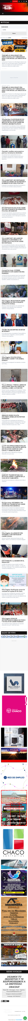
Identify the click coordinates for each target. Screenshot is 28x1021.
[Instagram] (24, 1)
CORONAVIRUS (15, 16)
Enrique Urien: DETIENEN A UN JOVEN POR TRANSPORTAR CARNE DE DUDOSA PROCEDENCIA (13, 504)
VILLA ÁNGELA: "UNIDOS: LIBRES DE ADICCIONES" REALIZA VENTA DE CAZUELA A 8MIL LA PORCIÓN (14, 386)
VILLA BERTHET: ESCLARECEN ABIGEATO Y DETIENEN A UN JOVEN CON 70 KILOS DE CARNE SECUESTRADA (12, 240)
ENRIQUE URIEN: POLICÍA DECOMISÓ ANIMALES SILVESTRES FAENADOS (13, 417)
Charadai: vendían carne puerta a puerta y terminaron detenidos (13, 152)
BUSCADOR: (4, 27)
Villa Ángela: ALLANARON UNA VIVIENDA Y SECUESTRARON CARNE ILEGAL (12, 534)
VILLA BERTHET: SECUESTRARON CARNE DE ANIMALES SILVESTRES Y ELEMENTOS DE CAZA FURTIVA (14, 181)
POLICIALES (12, 18)
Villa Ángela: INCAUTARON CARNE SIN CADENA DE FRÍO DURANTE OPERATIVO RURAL (13, 302)
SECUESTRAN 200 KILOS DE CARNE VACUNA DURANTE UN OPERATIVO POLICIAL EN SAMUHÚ (14, 209)
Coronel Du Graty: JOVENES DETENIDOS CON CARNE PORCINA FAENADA (13, 271)
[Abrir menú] (2, 13)
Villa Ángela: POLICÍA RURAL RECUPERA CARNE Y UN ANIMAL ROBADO (13, 358)
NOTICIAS (4, 18)
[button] (11, 1)
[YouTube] (26, 1)
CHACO (22, 16)
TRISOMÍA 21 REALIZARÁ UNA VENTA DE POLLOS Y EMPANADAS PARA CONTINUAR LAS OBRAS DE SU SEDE (14, 58)
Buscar (14, 33)
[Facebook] (21, 1)
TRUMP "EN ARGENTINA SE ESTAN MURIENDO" (13, 330)
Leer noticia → (4, 68)
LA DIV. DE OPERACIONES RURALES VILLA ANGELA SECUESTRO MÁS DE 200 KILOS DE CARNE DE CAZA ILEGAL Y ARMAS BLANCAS (14, 448)
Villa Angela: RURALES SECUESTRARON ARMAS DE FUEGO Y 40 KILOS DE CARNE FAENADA (13, 620)
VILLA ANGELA (5, 16)
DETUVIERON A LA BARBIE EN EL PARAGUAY (13, 561)
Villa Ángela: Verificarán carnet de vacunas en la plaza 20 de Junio (13, 590)
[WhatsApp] (19, 1)
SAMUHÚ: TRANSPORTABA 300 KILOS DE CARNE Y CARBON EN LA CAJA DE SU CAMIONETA (13, 476)
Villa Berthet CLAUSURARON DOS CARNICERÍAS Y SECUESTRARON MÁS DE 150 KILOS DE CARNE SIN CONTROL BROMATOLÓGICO (13, 122)
